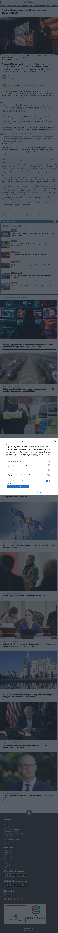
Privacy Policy (37, 492)
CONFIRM (18, 486)
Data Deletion (20, 492)
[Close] (55, 441)
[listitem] (29, 461)
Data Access (29, 492)
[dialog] (29, 466)
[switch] (48, 465)
